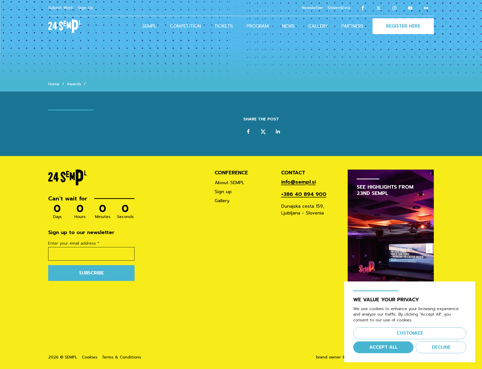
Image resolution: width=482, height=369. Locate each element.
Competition (185, 26)
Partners (352, 26)
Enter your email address (73, 243)
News (288, 26)
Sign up (223, 191)
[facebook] (248, 131)
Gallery (318, 26)
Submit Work (60, 8)
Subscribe (91, 272)
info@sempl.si (298, 182)
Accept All (383, 347)
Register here (403, 26)
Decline (441, 347)
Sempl (149, 26)
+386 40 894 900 (303, 194)
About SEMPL (230, 182)
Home (53, 84)
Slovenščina (339, 8)
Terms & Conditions (121, 357)
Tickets (223, 26)
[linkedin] (278, 131)
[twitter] (263, 131)
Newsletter (312, 8)
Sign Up (85, 8)
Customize (410, 333)
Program (258, 26)
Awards (74, 84)
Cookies (89, 357)
